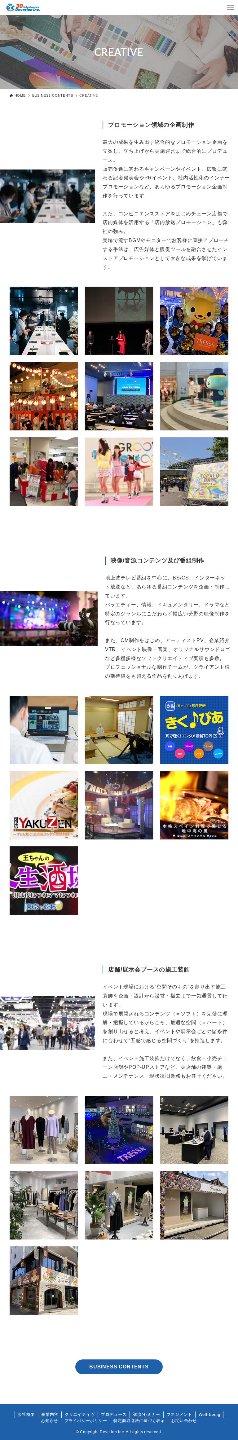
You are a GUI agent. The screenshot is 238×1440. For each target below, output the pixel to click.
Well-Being (209, 1414)
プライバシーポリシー (85, 1420)
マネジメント (179, 1414)
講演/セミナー (146, 1414)
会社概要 (26, 1414)
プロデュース (114, 1414)
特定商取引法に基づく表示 (139, 1420)
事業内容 (49, 1414)
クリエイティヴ (80, 1414)
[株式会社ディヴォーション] (23, 7)
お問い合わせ (184, 1420)
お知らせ (49, 1420)
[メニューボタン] (230, 7)
